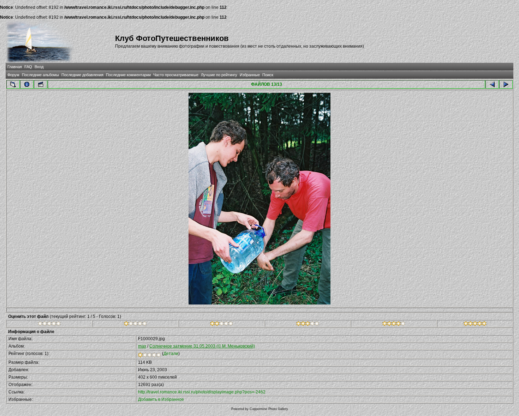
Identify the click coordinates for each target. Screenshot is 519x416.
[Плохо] (135, 324)
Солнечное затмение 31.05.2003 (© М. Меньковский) (202, 346)
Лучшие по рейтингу (219, 75)
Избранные (250, 75)
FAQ (28, 67)
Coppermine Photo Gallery (269, 409)
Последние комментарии (128, 75)
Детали (170, 353)
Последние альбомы (40, 75)
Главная (14, 67)
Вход (39, 67)
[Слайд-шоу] (40, 84)
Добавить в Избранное (161, 399)
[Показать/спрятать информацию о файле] (26, 84)
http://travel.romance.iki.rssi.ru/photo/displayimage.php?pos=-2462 (202, 392)
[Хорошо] (307, 324)
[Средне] (221, 324)
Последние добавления (82, 75)
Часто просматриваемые (175, 75)
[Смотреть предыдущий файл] (492, 84)
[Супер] (475, 324)
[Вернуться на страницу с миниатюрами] (13, 84)
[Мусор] (49, 324)
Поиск (267, 75)
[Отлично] (393, 324)
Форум (13, 75)
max (142, 346)
